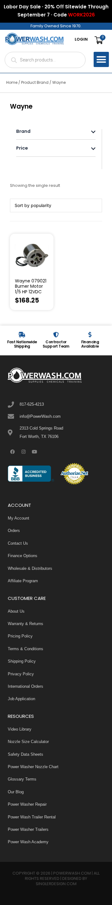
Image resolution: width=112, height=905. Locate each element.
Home (11, 83)
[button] (101, 59)
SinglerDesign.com (56, 884)
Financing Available (90, 344)
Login (81, 39)
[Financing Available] (90, 334)
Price (22, 149)
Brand (23, 132)
